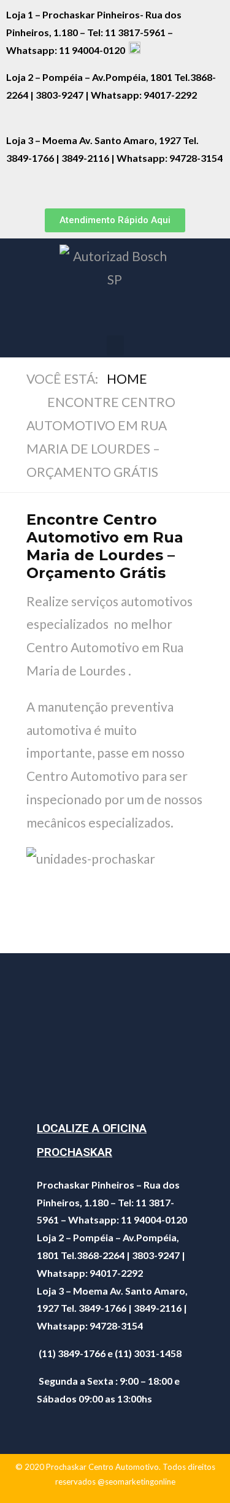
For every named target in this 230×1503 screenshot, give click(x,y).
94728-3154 (196, 158)
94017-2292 (170, 95)
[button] (115, 220)
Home (127, 378)
